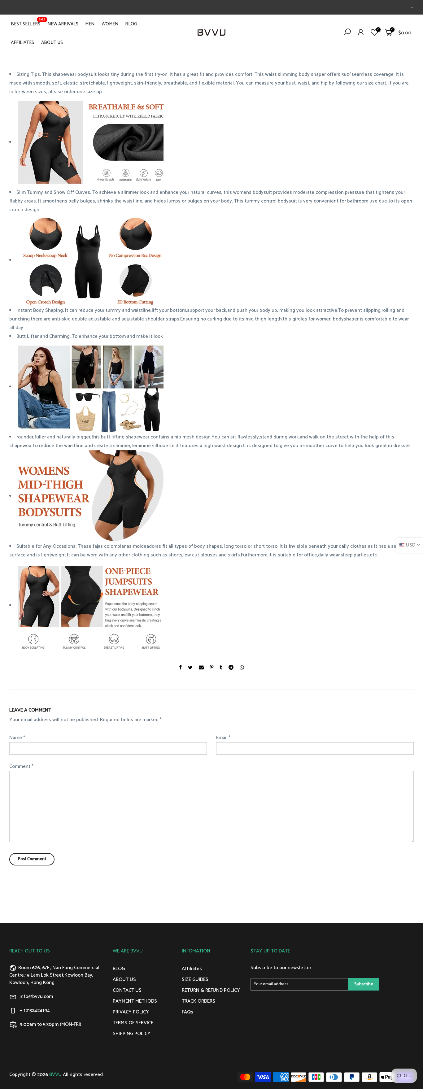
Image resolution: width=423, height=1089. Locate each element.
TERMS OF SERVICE (133, 1023)
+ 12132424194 (35, 1010)
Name (17, 738)
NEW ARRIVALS (62, 24)
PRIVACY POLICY (131, 1012)
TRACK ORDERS (198, 1001)
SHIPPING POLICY (131, 1034)
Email (223, 738)
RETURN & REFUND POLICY (211, 990)
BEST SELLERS (28, 22)
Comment (21, 766)
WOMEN (110, 24)
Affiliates (192, 969)
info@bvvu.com (36, 996)
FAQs (187, 1012)
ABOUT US (52, 42)
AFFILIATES (22, 42)
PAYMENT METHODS (135, 1001)
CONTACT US (127, 990)
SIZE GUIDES (195, 979)
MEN (89, 24)
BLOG (131, 24)
